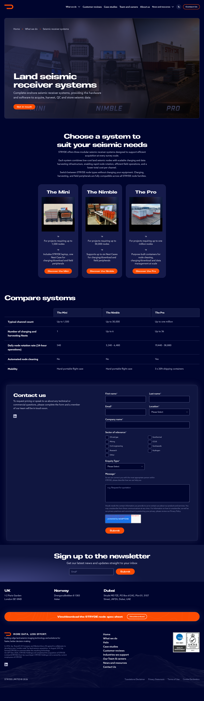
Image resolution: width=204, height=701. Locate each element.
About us (145, 6)
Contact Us (191, 7)
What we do (71, 7)
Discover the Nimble (102, 271)
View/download (136, 616)
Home (16, 29)
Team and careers (128, 6)
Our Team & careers (114, 658)
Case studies (110, 6)
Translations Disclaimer (135, 679)
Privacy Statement (156, 679)
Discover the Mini (58, 271)
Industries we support (116, 654)
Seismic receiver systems (56, 29)
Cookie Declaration (191, 679)
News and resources (161, 7)
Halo (106, 642)
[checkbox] (147, 446)
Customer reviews (92, 6)
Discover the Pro (146, 271)
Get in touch (24, 107)
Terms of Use (174, 679)
